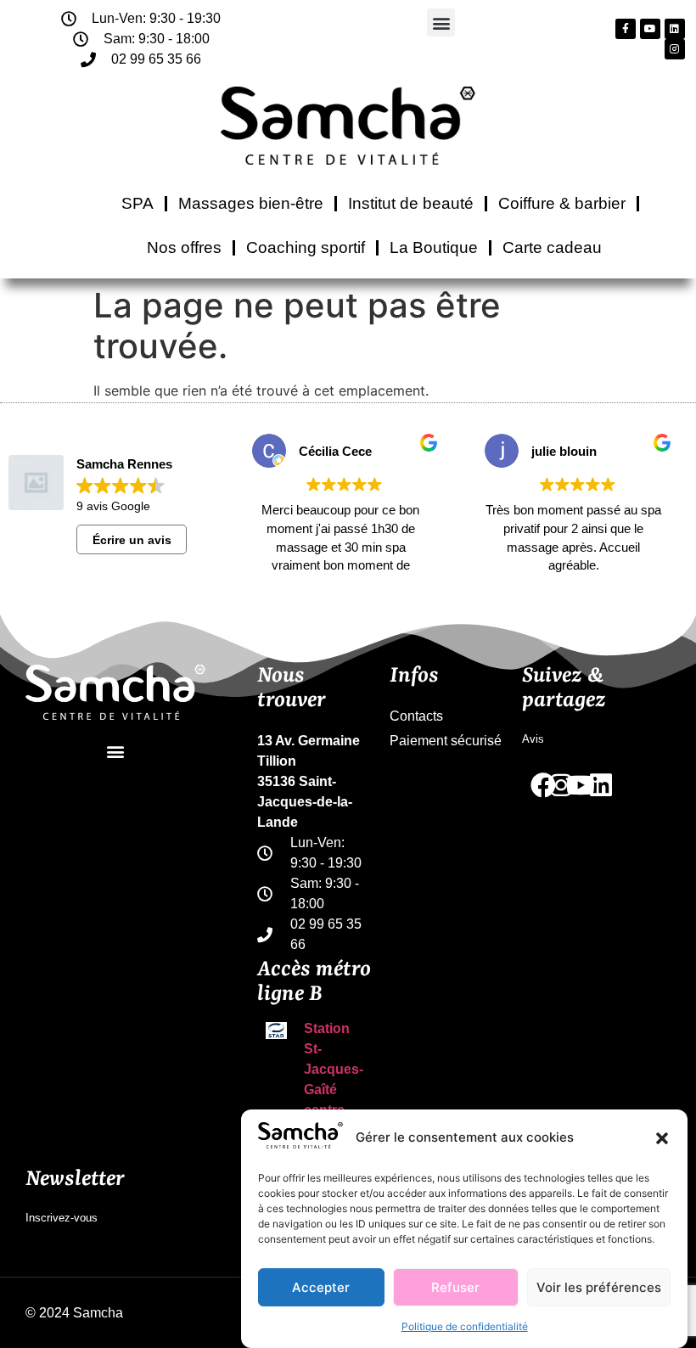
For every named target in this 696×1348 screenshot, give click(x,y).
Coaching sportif (305, 247)
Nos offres (184, 247)
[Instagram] (675, 49)
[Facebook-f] (625, 29)
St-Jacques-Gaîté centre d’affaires (333, 1089)
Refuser (455, 1287)
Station (327, 1028)
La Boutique (434, 247)
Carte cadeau (552, 247)
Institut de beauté (411, 203)
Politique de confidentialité (464, 1326)
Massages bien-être (250, 203)
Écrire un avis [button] (132, 540)
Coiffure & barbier (562, 203)
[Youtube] (650, 29)
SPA (137, 203)
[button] (662, 1138)
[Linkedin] (675, 29)
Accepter (321, 1287)
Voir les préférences (598, 1287)
